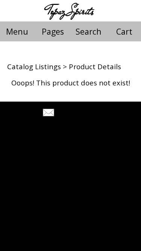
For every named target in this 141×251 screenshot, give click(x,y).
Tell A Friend (77, 113)
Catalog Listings (34, 66)
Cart (124, 31)
